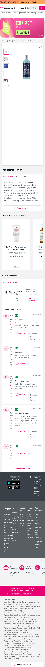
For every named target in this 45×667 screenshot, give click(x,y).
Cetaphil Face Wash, (24, 637)
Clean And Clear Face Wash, (21, 654)
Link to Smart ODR (6, 549)
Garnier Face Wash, (15, 641)
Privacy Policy (30, 590)
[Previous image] (4, 86)
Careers (7, 519)
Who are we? (7, 515)
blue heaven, (16, 634)
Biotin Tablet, (15, 650)
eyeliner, (28, 608)
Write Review (32, 299)
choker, (26, 626)
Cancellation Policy (17, 590)
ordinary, (11, 613)
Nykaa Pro (29, 533)
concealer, (31, 602)
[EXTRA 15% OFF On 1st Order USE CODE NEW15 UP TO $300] (22, 28)
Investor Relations (7, 544)
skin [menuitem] (9, 13)
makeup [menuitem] (4, 13)
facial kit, (13, 606)
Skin (10, 41)
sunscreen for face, (25, 621)
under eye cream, (26, 619)
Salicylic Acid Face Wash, (21, 652)
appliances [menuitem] (21, 13)
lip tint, (16, 619)
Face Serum (16, 658)
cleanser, (13, 615)
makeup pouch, (16, 628)
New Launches (30, 520)
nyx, (19, 632)
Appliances (38, 528)
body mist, (32, 628)
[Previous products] (3, 247)
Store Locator (14, 524)
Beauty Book (22, 515)
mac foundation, (17, 626)
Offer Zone (29, 515)
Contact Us (14, 513)
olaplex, (25, 628)
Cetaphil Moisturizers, (18, 643)
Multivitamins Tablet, (16, 639)
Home (4, 41)
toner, (17, 613)
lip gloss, (18, 604)
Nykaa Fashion (29, 529)
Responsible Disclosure (8, 539)
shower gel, (13, 621)
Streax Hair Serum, (15, 645)
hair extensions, (19, 617)
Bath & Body (37, 524)
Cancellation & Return (16, 528)
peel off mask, (27, 634)
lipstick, (7, 602)
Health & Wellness (38, 538)
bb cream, (21, 606)
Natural (37, 544)
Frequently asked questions (15, 518)
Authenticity (8, 522)
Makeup (37, 514)
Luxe (36, 547)
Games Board (22, 520)
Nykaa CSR (6, 531)
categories (8, 8)
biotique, (11, 604)
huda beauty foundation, (20, 630)
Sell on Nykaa (14, 539)
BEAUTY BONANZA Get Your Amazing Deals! (18, 2)
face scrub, (12, 637)
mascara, (32, 615)
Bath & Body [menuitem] (31, 13)
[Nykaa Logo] (2, 7)
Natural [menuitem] (40, 13)
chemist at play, (23, 615)
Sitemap (30, 537)
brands (16, 8)
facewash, (13, 632)
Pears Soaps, (17, 656)
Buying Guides (22, 524)
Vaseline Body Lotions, (18, 647)
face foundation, (18, 624)
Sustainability (8, 535)
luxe (22, 8)
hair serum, (23, 602)
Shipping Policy (30, 588)
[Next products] (41, 247)
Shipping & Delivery (15, 534)
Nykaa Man (29, 524)
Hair (36, 520)
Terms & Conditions (16, 588)
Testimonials (8, 528)
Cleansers (17, 41)
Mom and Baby (36, 532)
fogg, (11, 619)
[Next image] (8, 86)
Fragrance (38, 542)
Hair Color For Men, (29, 656)
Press (6, 525)
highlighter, (14, 602)
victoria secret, (30, 606)
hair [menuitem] (14, 13)
